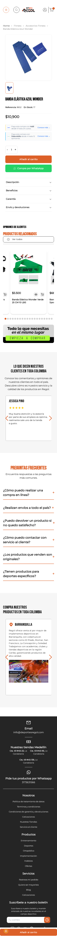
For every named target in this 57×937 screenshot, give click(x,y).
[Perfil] (45, 10)
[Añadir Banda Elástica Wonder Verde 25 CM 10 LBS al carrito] (42, 294)
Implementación (28, 856)
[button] (5, 319)
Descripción (12, 182)
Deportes (28, 845)
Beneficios (11, 190)
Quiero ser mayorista (28, 885)
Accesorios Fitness (35, 25)
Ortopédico (28, 850)
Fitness (17, 25)
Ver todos (17, 239)
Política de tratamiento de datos (28, 801)
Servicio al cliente (28, 827)
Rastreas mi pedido (28, 879)
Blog (28, 890)
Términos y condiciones (28, 806)
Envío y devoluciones (17, 207)
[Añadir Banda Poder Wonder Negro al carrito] (4, 294)
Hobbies (28, 861)
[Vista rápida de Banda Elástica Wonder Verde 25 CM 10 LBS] (36, 294)
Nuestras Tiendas (28, 822)
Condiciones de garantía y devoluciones (28, 811)
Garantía (11, 198)
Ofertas (28, 866)
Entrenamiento (28, 840)
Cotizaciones (28, 817)
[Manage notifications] (5, 931)
